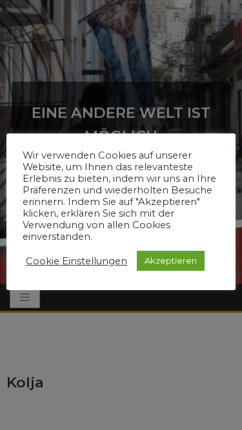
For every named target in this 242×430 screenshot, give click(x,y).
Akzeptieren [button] (171, 260)
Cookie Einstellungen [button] (76, 261)
